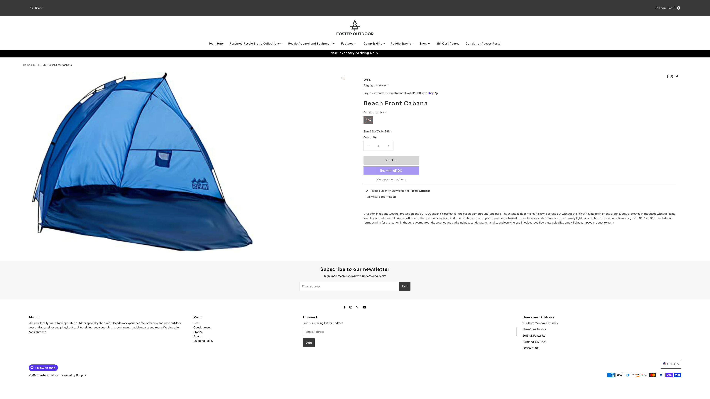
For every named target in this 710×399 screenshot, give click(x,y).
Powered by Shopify (73, 375)
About (197, 336)
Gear (196, 323)
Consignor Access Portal (483, 43)
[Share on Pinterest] (677, 76)
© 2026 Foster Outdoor (43, 375)
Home (26, 64)
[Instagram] (350, 307)
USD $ (671, 364)
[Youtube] (364, 307)
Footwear (348, 43)
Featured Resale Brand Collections (255, 43)
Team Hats (216, 43)
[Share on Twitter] (672, 76)
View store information (381, 196)
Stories (197, 332)
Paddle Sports (401, 43)
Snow (424, 43)
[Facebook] (344, 307)
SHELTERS (39, 64)
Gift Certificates (447, 43)
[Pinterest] (357, 307)
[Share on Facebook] (668, 76)
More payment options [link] (391, 179)
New (368, 120)
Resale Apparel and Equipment (310, 43)
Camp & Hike (373, 43)
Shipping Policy (203, 340)
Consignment (202, 327)
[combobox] (136, 8)
